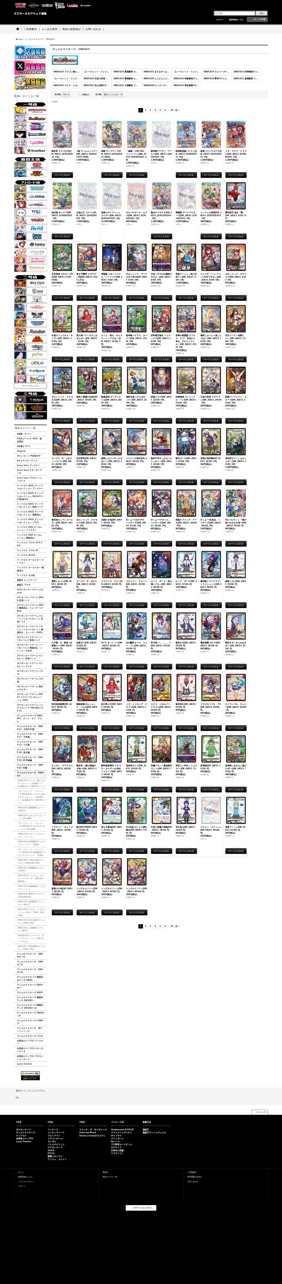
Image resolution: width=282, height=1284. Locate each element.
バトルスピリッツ (56, 1144)
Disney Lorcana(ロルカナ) (92, 1135)
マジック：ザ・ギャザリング (93, 1129)
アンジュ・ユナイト (57, 1159)
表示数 (58, 94)
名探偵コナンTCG (24, 1138)
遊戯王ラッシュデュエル (154, 1132)
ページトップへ (261, 1112)
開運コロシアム (55, 1156)
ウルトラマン (54, 1135)
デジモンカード (55, 1147)
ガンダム (52, 1141)
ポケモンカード (23, 1129)
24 (172, 110)
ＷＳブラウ (116, 1135)
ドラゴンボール (55, 1138)
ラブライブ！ (117, 1153)
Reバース (115, 1141)
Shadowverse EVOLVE (122, 1129)
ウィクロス (21, 1135)
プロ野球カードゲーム (121, 1144)
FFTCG (51, 1153)
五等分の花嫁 (117, 1150)
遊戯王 (146, 1129)
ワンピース (53, 1129)
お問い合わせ (192, 1181)
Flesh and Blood (87, 1132)
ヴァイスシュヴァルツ (121, 1132)
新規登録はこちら (236, 20)
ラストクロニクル (30, 386)
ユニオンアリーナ (56, 1132)
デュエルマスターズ (25, 1132)
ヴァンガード (117, 1138)
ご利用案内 (191, 1172)
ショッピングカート (26, 1181)
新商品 (105, 1172)
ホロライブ (116, 1147)
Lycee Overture (23, 1141)
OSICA (51, 1150)
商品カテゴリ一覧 (110, 1177)
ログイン (220, 20)
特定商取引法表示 (194, 1177)
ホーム (21, 1172)
